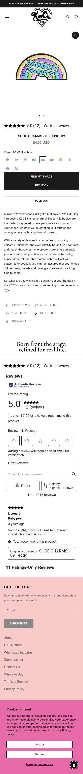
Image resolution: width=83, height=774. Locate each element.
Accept (39, 744)
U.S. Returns (13, 645)
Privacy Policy (14, 689)
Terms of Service (16, 681)
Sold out (41, 200)
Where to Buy (13, 674)
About (8, 638)
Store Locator (13, 659)
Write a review (56, 125)
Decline (39, 754)
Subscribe (19, 623)
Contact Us (12, 667)
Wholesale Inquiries (18, 652)
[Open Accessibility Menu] (74, 765)
